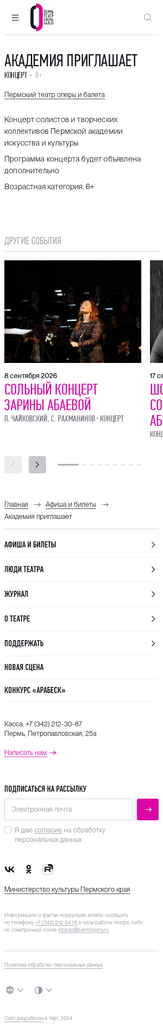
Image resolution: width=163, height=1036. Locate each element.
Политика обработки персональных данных (53, 965)
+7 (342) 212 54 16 (56, 922)
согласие (48, 830)
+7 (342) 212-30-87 (54, 724)
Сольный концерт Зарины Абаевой (51, 397)
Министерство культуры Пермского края (67, 889)
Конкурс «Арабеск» (35, 690)
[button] (15, 17)
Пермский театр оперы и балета (54, 95)
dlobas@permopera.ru (83, 930)
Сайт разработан (23, 1018)
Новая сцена (23, 667)
